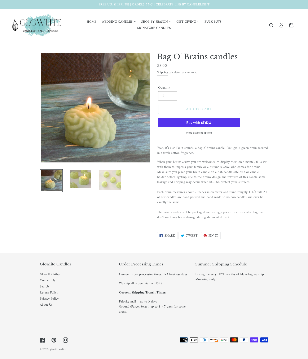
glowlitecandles (58, 349)
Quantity (164, 87)
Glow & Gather (50, 274)
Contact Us (47, 280)
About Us (46, 305)
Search (44, 287)
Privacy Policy (49, 299)
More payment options (199, 133)
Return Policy (49, 293)
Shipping (162, 72)
